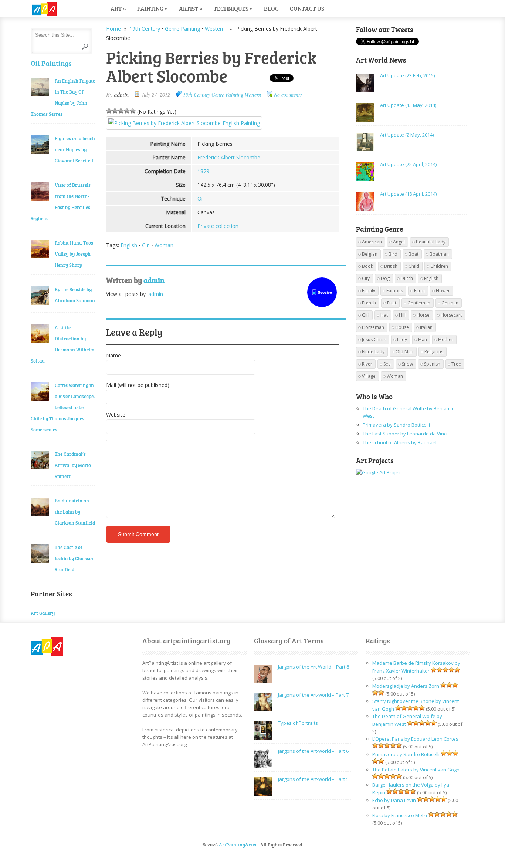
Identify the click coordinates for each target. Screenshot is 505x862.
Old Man (404, 351)
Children (439, 266)
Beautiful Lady (430, 242)
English (129, 245)
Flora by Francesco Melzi (399, 815)
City (366, 278)
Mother (445, 339)
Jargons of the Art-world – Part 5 (313, 779)
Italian (426, 327)
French (369, 303)
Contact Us (307, 8)
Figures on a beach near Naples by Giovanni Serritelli (75, 149)
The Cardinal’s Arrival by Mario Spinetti (73, 465)
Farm (419, 290)
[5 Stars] (133, 111)
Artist (191, 8)
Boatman (439, 254)
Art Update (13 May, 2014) (408, 105)
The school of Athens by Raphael (400, 442)
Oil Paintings (51, 63)
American (372, 242)
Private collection (217, 225)
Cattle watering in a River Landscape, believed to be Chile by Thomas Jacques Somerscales (63, 407)
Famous (394, 290)
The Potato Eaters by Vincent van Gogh (416, 769)
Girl (146, 245)
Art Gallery (43, 613)
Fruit (391, 303)
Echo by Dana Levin (394, 800)
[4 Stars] (127, 111)
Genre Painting (182, 28)
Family (368, 290)
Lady (402, 339)
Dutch (407, 278)
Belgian (369, 254)
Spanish (432, 364)
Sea (387, 364)
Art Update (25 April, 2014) (408, 164)
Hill (402, 315)
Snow (407, 364)
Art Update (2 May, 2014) (407, 134)
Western (215, 28)
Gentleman (418, 303)
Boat (413, 254)
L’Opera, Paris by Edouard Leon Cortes (415, 738)
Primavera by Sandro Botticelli (396, 424)
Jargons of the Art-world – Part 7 (313, 694)
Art (118, 8)
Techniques (233, 8)
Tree (456, 364)
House (402, 327)
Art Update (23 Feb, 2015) (407, 75)
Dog (385, 278)
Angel (399, 242)
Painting (152, 8)
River (367, 364)
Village (369, 376)
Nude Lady (373, 351)
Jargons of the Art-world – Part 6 (313, 751)
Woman (164, 245)
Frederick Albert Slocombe (228, 157)
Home (113, 28)
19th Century (144, 28)
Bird (393, 254)
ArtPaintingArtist (59, 9)
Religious (433, 351)
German (449, 303)
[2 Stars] (115, 111)
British (390, 266)
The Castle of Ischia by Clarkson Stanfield (75, 558)
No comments (288, 94)
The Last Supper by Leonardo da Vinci (405, 433)
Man (422, 339)
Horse (423, 315)
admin (121, 94)
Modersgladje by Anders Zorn (405, 686)
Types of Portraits (298, 723)
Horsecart (451, 315)
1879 (203, 171)
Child (414, 266)
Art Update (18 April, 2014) (408, 194)
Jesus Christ (374, 339)
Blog (271, 8)
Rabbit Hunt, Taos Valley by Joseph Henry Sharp (74, 253)
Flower (443, 290)
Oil (200, 198)
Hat (384, 315)
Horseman (373, 327)
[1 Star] (109, 111)
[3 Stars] (121, 111)
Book (367, 266)
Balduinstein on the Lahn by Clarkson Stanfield (75, 511)
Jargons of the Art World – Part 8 (313, 666)
